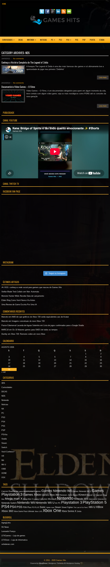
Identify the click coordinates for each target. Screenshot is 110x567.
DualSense (13, 491)
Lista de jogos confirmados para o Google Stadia (63, 325)
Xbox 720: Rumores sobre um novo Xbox (28, 334)
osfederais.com (7, 544)
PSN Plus (27, 507)
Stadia (101, 39)
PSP (84, 39)
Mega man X (13, 498)
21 (70, 363)
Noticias (43, 39)
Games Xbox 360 (50, 494)
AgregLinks (6, 523)
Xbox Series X (69, 511)
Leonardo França (8, 531)
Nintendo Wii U (45, 502)
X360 (4, 46)
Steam (4, 443)
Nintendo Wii (26, 502)
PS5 (76, 39)
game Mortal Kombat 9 (27, 491)
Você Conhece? (7, 452)
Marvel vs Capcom (94, 495)
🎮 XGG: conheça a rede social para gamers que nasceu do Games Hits (31, 287)
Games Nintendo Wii (56, 491)
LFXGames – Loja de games (13, 536)
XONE (12, 46)
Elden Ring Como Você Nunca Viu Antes (18, 300)
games (38, 491)
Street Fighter (67, 507)
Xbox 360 (7, 511)
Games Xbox (32, 494)
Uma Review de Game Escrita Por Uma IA (19, 304)
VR (2, 456)
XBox (99, 507)
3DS (3, 383)
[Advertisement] (55, 30)
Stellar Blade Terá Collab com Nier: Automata (20, 292)
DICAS (20, 39)
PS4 (68, 39)
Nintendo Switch (9, 503)
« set (3, 372)
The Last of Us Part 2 (80, 507)
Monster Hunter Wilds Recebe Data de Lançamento (22, 296)
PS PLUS (35, 507)
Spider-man (50, 507)
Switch (4, 447)
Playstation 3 (71, 502)
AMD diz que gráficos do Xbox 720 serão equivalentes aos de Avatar (40, 317)
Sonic (43, 507)
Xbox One (52, 510)
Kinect (82, 494)
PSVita (92, 39)
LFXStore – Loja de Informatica (14, 540)
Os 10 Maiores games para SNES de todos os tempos (35, 330)
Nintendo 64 (93, 499)
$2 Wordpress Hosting (72, 563)
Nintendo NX (102, 499)
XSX (19, 46)
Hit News (5, 527)
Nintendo (31, 39)
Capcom (4, 491)
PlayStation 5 (95, 502)
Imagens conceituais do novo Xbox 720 (28, 321)
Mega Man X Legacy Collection (35, 499)
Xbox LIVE (38, 511)
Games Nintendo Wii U (81, 491)
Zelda (79, 511)
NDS (3, 396)
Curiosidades (8, 39)
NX (2, 409)
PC (53, 39)
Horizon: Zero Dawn (69, 495)
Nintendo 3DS (81, 499)
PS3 (60, 39)
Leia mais (103, 78)
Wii (2, 460)
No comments (18, 59)
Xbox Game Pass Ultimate (24, 511)
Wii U (3, 464)
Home (4, 4)
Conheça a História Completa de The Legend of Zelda (24, 62)
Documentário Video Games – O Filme (18, 87)
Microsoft (52, 499)
